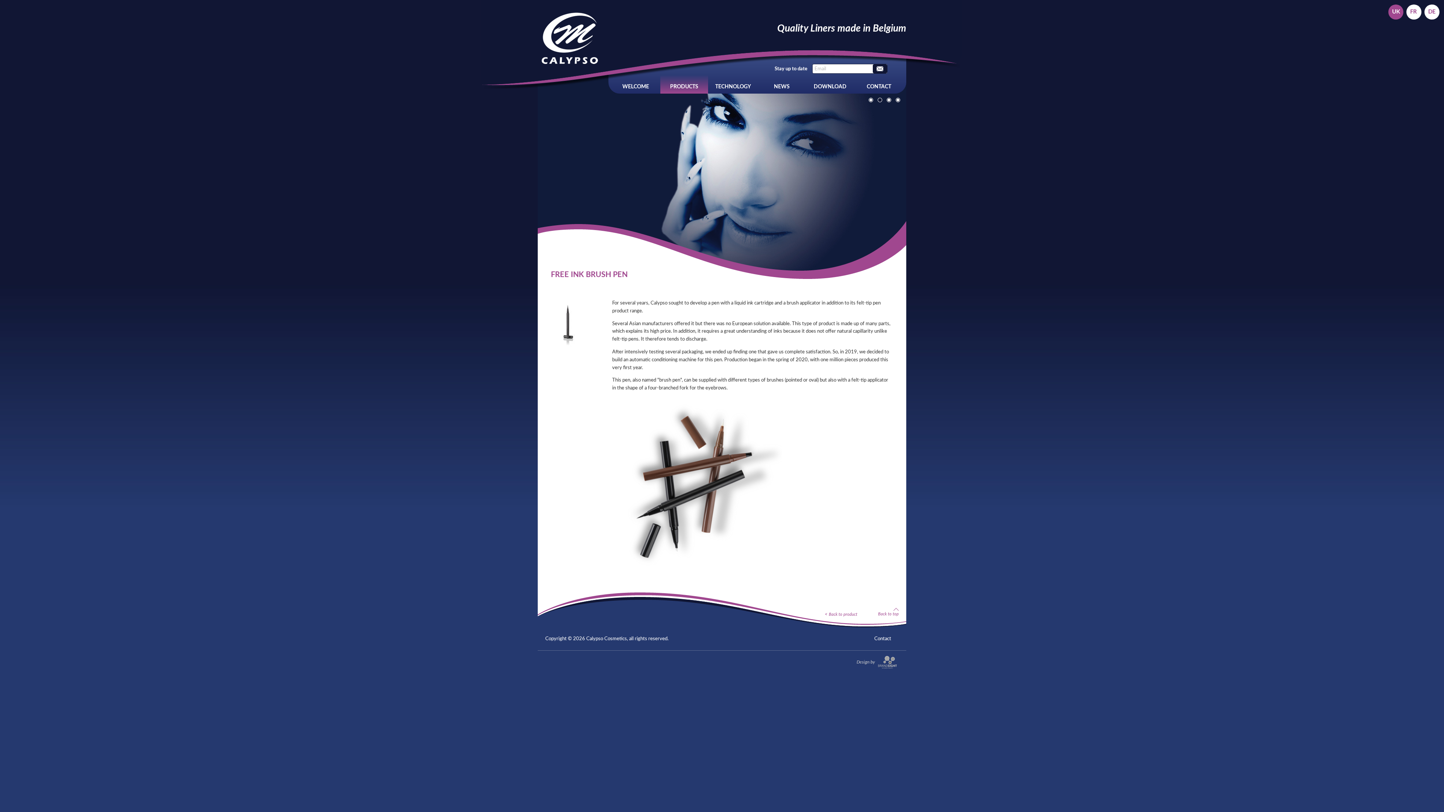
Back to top (888, 614)
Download (830, 86)
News (782, 86)
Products (684, 86)
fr (1413, 12)
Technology (733, 86)
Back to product (843, 614)
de (1432, 12)
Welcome (635, 86)
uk (1396, 12)
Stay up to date (791, 69)
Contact (879, 86)
